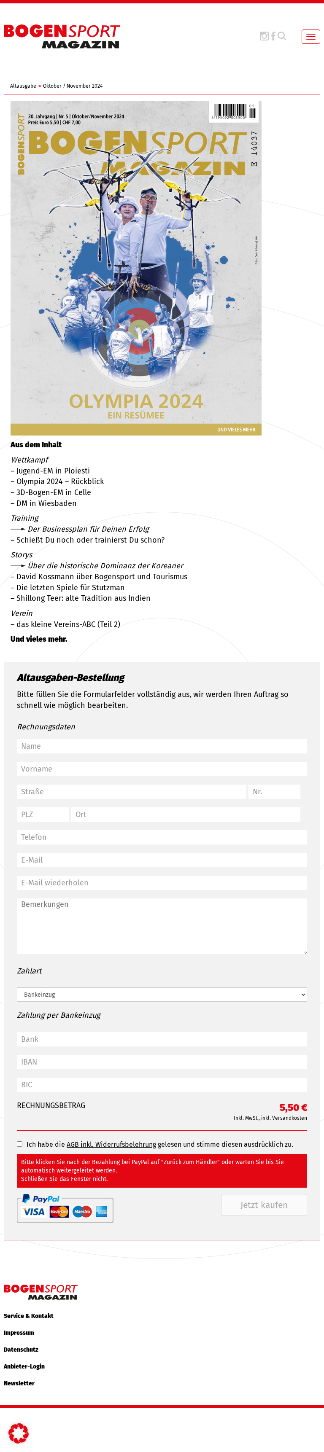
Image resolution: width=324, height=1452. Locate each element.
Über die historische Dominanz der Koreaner (105, 565)
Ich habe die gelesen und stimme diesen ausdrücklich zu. (160, 1144)
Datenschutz (21, 1349)
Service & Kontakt (29, 1316)
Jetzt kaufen (264, 1204)
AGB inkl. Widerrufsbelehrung (111, 1144)
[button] (18, 1433)
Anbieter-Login (24, 1366)
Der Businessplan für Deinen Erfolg (87, 529)
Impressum (19, 1332)
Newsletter (19, 1383)
